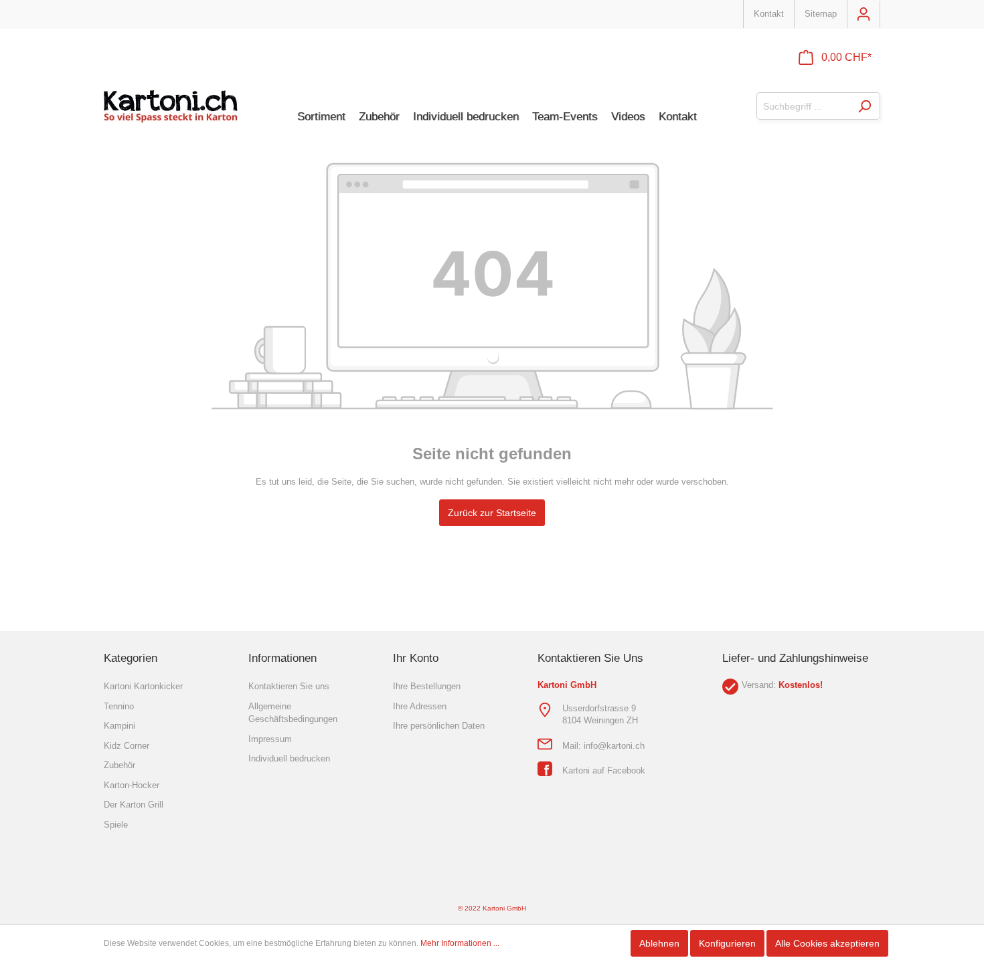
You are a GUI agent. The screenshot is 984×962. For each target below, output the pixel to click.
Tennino (119, 706)
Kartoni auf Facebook (603, 770)
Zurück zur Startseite (492, 512)
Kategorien (130, 658)
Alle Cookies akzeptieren (827, 943)
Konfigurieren (727, 943)
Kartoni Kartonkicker (143, 686)
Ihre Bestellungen (427, 686)
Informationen (282, 658)
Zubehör (119, 765)
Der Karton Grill (133, 805)
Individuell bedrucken (289, 758)
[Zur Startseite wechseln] (171, 106)
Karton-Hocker (131, 785)
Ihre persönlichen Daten (439, 726)
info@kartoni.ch (614, 746)
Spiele (116, 825)
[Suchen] (864, 106)
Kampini (119, 726)
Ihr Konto (415, 658)
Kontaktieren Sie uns (288, 686)
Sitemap (821, 14)
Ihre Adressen (419, 706)
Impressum (270, 739)
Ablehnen (659, 943)
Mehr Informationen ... (459, 943)
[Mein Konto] (863, 14)
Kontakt (769, 14)
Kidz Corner (126, 746)
